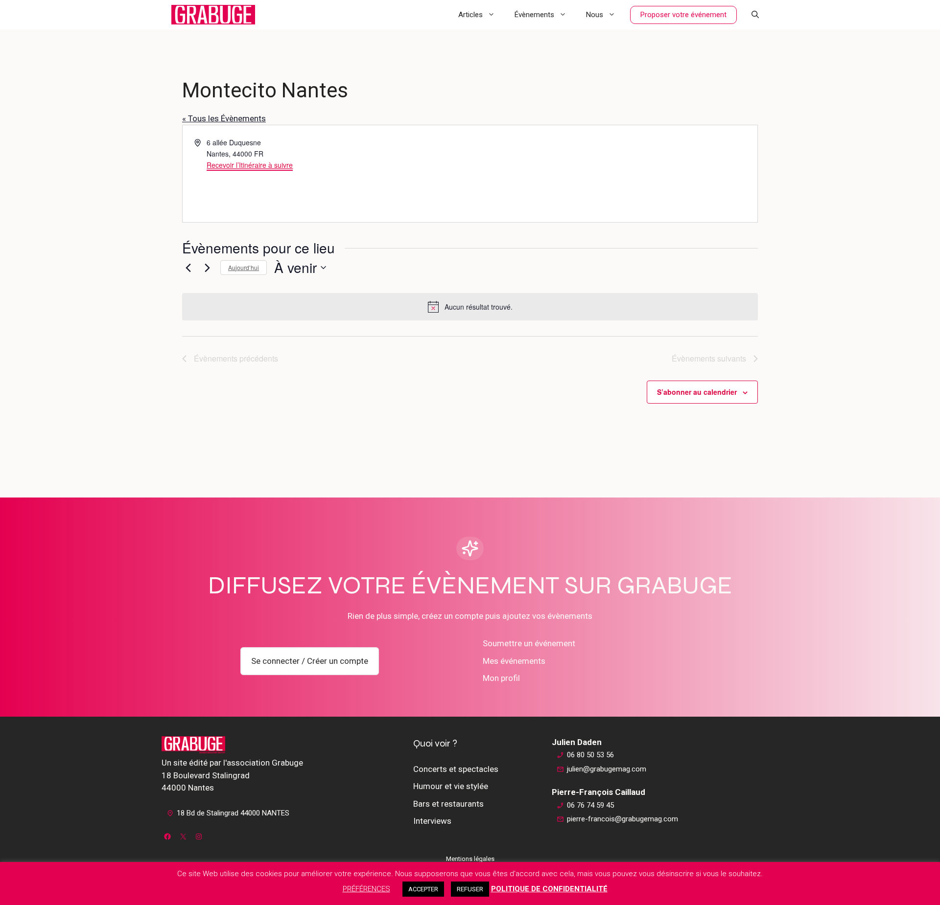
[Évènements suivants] (207, 267)
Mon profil (501, 678)
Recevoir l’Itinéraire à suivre (250, 165)
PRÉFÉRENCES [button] (366, 888)
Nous (594, 14)
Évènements (534, 14)
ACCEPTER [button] (423, 889)
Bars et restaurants (448, 804)
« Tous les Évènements (224, 118)
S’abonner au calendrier (697, 392)
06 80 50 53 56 (590, 754)
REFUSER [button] (470, 889)
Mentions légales (470, 858)
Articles (470, 14)
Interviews (432, 821)
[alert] (470, 306)
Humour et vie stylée (450, 786)
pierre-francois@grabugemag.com (622, 818)
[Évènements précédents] (188, 267)
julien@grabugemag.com (606, 769)
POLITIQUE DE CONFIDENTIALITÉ (549, 888)
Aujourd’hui (243, 267)
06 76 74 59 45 (590, 805)
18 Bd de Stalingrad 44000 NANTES (233, 813)
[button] (755, 14)
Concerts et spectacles (455, 769)
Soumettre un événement (529, 643)
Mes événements (514, 661)
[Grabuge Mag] (213, 14)
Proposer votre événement (683, 14)
